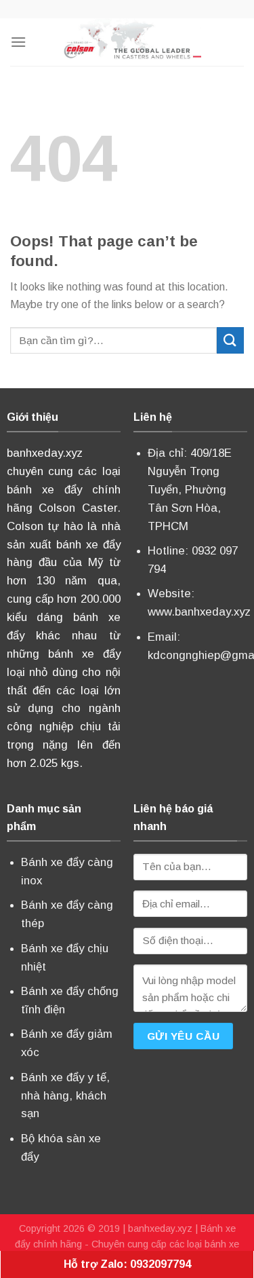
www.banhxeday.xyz (199, 611)
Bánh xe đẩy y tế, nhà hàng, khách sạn (65, 1096)
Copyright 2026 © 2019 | (73, 1228)
